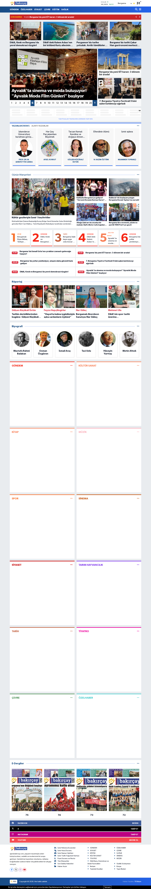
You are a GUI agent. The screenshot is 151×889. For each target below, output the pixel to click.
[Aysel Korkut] (50, 148)
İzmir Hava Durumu (65, 850)
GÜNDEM (14, 10)
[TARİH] (71, 631)
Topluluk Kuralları (96, 869)
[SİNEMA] (138, 498)
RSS (14, 881)
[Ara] (136, 9)
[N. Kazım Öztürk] (101, 148)
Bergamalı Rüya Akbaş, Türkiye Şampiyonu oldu (22, 239)
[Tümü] (138, 282)
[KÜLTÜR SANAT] (138, 366)
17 (78, 103)
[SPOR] (71, 498)
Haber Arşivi (62, 866)
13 (61, 103)
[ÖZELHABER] (138, 698)
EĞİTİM (55, 10)
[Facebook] (12, 870)
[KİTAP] (71, 432)
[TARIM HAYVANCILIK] (138, 565)
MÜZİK (83, 432)
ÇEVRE (47, 10)
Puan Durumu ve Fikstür (66, 858)
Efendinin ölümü (101, 132)
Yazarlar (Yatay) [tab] (20, 126)
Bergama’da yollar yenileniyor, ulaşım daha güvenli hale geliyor (134, 239)
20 (90, 103)
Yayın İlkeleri (121, 869)
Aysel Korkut (50, 160)
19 (86, 103)
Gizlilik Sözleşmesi (123, 864)
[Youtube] (24, 870)
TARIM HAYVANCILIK (91, 565)
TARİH (65, 234)
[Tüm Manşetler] (138, 175)
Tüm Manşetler (63, 861)
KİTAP (15, 432)
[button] (136, 17)
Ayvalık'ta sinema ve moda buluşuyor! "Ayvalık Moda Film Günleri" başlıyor (112, 241)
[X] (16, 870)
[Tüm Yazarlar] (138, 126)
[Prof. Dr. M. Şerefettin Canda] (24, 148)
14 (65, 103)
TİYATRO (84, 631)
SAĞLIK (64, 10)
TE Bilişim (137, 881)
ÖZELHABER (26, 10)
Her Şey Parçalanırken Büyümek (50, 134)
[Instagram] (20, 870)
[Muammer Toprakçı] (127, 148)
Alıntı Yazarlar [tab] (39, 126)
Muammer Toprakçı (127, 160)
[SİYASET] (71, 565)
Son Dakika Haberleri (65, 864)
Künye (119, 866)
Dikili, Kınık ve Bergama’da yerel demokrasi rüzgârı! (45, 239)
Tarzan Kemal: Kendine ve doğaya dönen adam (75, 134)
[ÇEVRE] (71, 698)
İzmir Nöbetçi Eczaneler (67, 848)
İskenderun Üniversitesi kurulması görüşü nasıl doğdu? (24, 134)
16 (74, 103)
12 (57, 103)
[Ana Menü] (139, 9)
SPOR (19, 234)
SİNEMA (83, 498)
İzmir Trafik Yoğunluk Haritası (68, 856)
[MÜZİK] (138, 432)
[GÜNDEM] (71, 366)
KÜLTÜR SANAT (87, 365)
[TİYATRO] (138, 631)
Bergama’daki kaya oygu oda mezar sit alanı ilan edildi (69, 239)
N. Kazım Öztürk (101, 160)
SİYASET (38, 10)
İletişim (92, 866)
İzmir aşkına (127, 132)
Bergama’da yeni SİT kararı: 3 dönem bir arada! (108, 253)
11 (53, 103)
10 (49, 103)
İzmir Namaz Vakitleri (65, 853)
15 (70, 103)
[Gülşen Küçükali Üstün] (75, 148)
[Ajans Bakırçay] (18, 3)
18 (82, 103)
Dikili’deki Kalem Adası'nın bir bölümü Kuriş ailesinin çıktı (91, 239)
